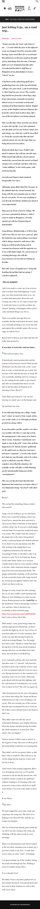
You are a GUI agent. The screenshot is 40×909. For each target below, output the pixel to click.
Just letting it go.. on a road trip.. (19, 28)
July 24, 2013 (16, 38)
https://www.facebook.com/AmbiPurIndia (18, 613)
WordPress (25, 904)
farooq (5, 38)
